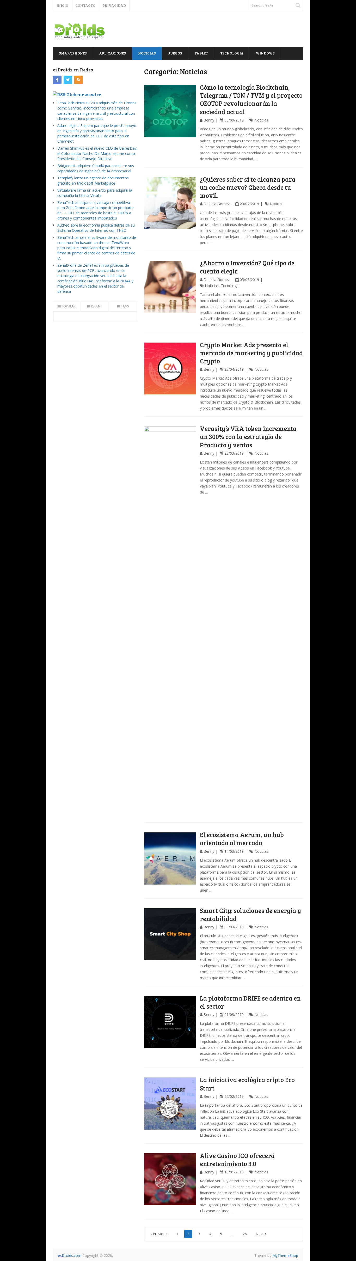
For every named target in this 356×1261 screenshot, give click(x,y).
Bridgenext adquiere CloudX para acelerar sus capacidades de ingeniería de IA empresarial (95, 168)
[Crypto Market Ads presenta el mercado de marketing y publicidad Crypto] (170, 369)
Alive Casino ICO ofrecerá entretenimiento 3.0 (237, 1159)
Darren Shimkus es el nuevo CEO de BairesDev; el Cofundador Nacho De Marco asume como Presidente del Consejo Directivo (97, 153)
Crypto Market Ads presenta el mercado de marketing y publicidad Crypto (251, 352)
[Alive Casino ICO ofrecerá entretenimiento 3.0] (170, 1179)
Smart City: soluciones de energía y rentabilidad (250, 914)
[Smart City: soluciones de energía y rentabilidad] (170, 934)
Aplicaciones (112, 53)
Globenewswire (83, 94)
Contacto (85, 5)
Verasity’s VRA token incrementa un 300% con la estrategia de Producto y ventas (248, 436)
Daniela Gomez (217, 203)
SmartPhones (73, 53)
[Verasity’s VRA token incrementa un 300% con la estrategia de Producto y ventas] (170, 621)
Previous (159, 1233)
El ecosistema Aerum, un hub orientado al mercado (242, 838)
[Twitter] (68, 80)
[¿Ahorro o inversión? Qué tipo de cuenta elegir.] (170, 287)
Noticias (147, 53)
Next (260, 1233)
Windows (265, 53)
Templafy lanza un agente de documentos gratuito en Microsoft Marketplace (93, 180)
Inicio (62, 5)
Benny (209, 120)
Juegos (175, 53)
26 (245, 1233)
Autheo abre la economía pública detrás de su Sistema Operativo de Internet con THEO (96, 228)
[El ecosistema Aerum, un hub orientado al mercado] (170, 858)
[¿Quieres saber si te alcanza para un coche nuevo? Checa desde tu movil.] (170, 204)
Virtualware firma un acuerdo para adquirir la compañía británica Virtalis (94, 193)
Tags (125, 306)
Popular (69, 306)
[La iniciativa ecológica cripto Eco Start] (170, 1103)
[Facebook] (57, 80)
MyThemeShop (285, 1255)
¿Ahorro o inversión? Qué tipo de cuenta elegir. (247, 267)
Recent (96, 306)
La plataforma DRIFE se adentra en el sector (250, 1002)
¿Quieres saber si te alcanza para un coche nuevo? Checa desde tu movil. (248, 187)
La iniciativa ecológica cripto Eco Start (247, 1083)
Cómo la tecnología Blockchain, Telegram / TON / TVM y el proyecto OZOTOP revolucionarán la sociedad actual (251, 99)
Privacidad (114, 5)
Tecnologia (232, 53)
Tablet (201, 53)
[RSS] (78, 80)
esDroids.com (69, 1255)
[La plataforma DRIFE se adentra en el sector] (170, 1022)
